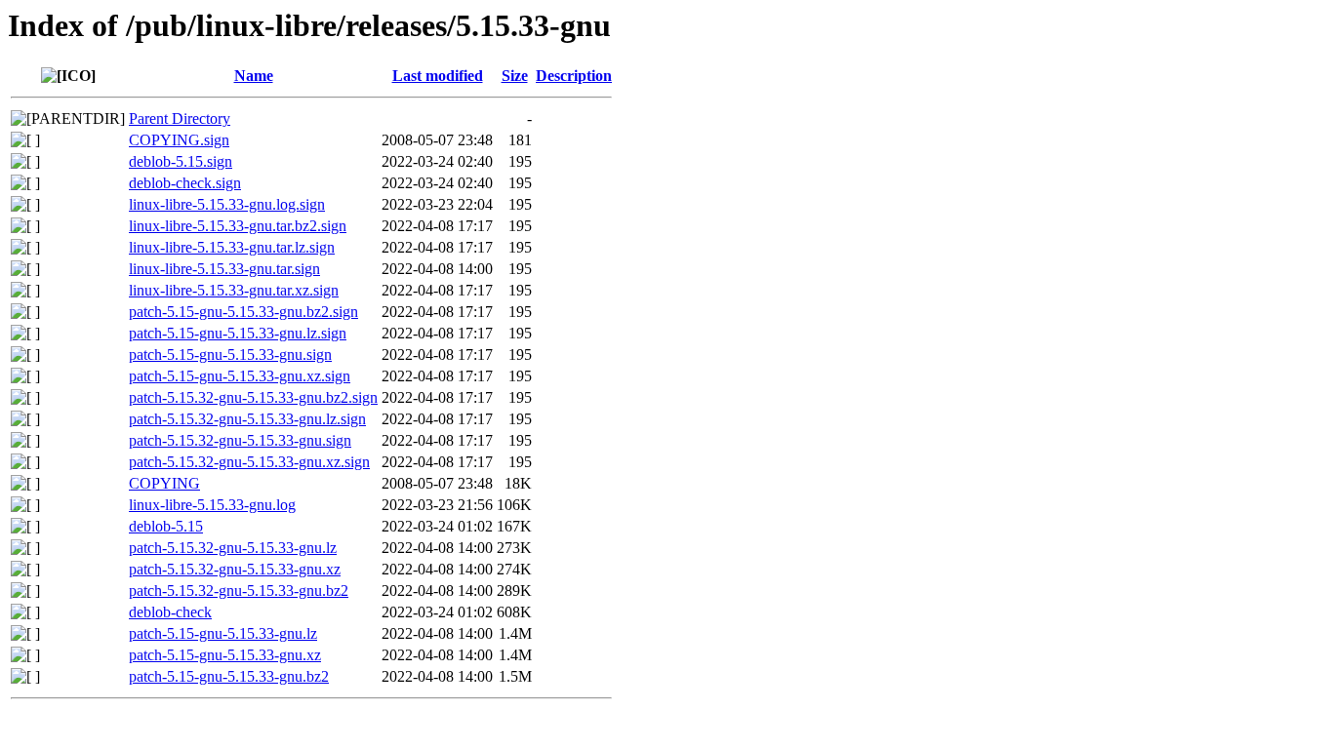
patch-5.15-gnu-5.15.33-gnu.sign (230, 354)
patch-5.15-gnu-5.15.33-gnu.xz (225, 655)
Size (515, 75)
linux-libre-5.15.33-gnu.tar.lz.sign (232, 247)
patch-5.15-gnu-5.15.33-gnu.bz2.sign (243, 311)
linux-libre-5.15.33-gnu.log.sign (227, 204)
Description (574, 75)
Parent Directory (179, 118)
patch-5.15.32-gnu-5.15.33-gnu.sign (240, 440)
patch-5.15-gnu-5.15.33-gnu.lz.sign (237, 333)
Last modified (437, 75)
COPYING (164, 483)
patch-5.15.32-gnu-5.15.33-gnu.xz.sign (249, 461)
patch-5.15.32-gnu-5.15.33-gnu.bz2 (238, 590)
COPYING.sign (179, 140)
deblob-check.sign (185, 183)
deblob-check (170, 612)
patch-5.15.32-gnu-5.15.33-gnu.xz (235, 569)
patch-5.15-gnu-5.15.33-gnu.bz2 (229, 676)
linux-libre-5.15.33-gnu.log (212, 504)
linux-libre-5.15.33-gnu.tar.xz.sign (234, 290)
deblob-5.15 (166, 526)
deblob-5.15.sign (180, 161)
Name (253, 75)
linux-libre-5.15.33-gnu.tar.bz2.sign (237, 225)
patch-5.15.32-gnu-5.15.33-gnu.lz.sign (247, 419)
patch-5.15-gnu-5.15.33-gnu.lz (223, 633)
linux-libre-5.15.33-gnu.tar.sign (224, 268)
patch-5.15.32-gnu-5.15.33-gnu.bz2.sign (253, 397)
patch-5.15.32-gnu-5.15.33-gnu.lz (233, 547)
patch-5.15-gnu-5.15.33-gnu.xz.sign (239, 376)
